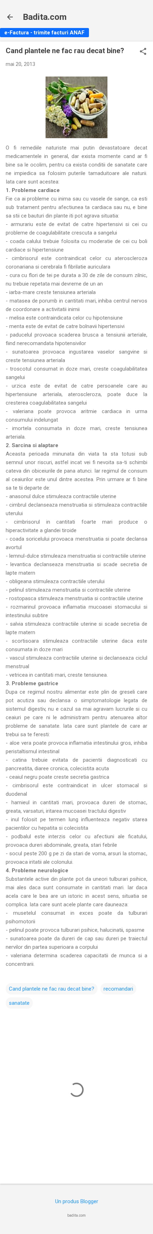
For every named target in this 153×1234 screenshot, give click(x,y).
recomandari (118, 989)
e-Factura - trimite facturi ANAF (44, 32)
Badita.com (45, 17)
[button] (143, 52)
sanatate (19, 1003)
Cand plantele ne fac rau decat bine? (51, 989)
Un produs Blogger (76, 1201)
